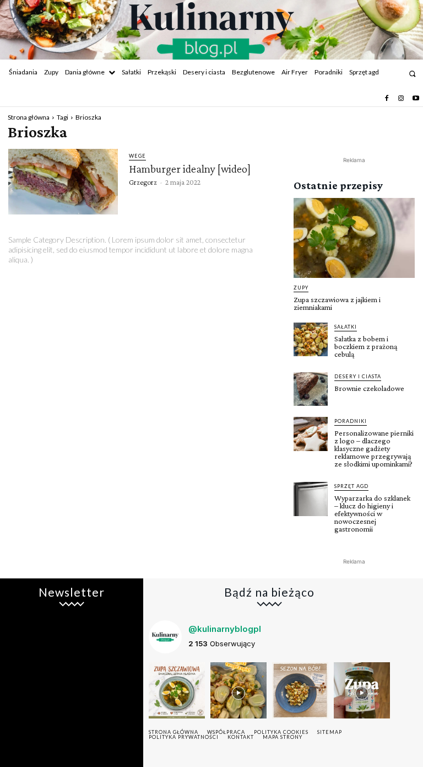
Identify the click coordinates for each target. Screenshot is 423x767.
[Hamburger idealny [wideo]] (63, 182)
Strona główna (29, 117)
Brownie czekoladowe (369, 388)
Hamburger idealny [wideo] (190, 169)
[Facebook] (386, 99)
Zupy (301, 288)
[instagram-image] (177, 690)
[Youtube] (416, 99)
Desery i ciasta (357, 376)
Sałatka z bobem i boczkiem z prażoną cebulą (365, 346)
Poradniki (350, 421)
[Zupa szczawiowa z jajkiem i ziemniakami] (354, 238)
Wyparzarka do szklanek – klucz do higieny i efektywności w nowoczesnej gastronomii (372, 513)
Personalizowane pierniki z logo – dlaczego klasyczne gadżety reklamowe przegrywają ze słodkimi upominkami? (374, 448)
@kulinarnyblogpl (224, 629)
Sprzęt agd (351, 486)
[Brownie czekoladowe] (311, 389)
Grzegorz (143, 182)
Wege (137, 156)
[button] (412, 73)
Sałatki (345, 327)
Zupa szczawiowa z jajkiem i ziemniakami (337, 303)
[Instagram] (401, 99)
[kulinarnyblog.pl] (211, 31)
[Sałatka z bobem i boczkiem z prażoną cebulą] (311, 340)
